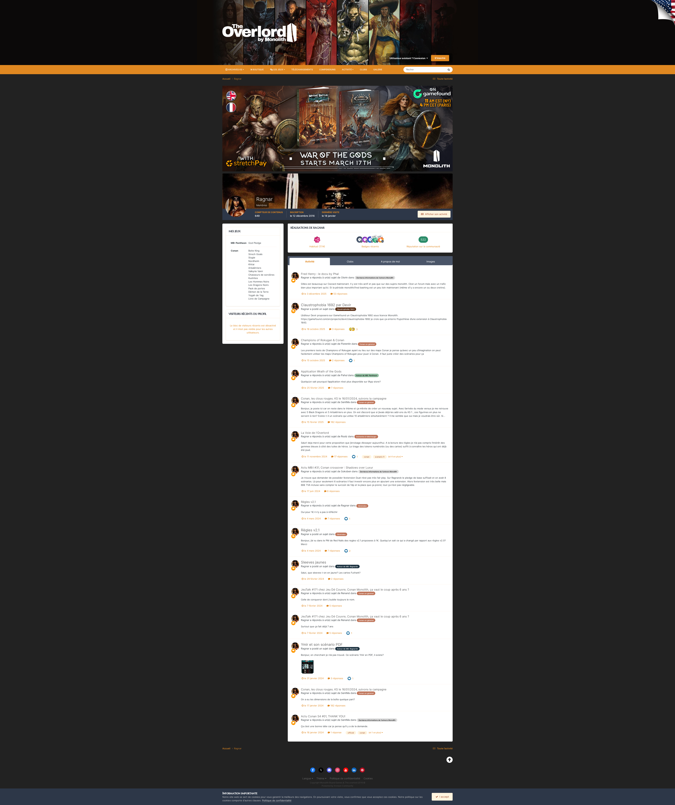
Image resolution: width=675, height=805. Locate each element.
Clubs (363, 69)
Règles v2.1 (308, 502)
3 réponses (338, 329)
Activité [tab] (309, 261)
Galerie (377, 69)
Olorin (344, 277)
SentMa (345, 402)
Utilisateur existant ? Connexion (408, 58)
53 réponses (340, 293)
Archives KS (235, 69)
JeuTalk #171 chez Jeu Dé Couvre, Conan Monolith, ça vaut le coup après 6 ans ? (355, 589)
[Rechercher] (449, 69)
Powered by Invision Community (337, 785)
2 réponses (338, 360)
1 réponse (336, 732)
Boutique (258, 69)
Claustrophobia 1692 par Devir (326, 305)
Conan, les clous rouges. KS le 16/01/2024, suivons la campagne (343, 398)
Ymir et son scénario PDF (322, 644)
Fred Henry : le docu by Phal (320, 274)
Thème (320, 778)
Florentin (346, 343)
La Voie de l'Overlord (315, 432)
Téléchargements (302, 69)
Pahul (344, 375)
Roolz (344, 436)
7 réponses (336, 387)
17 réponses (340, 456)
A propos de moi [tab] (390, 261)
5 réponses (335, 605)
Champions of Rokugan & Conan (322, 340)
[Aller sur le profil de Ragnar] (295, 276)
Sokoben (346, 471)
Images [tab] (430, 261)
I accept (443, 796)
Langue (307, 778)
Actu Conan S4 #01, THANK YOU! (323, 716)
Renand (345, 593)
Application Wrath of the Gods (321, 371)
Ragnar (305, 277)
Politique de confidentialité (345, 778)
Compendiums (327, 69)
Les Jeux (278, 69)
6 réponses (333, 491)
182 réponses (338, 422)
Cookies (368, 778)
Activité (347, 69)
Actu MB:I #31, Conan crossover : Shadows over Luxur (337, 467)
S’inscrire (440, 58)
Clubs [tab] (350, 261)
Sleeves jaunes (313, 562)
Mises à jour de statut (429, 69)
